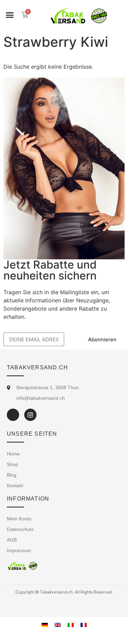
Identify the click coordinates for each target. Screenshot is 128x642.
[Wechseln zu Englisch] (57, 624)
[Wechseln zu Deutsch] (44, 624)
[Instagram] (30, 415)
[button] (9, 15)
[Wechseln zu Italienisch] (70, 624)
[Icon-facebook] (13, 415)
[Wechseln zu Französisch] (83, 624)
